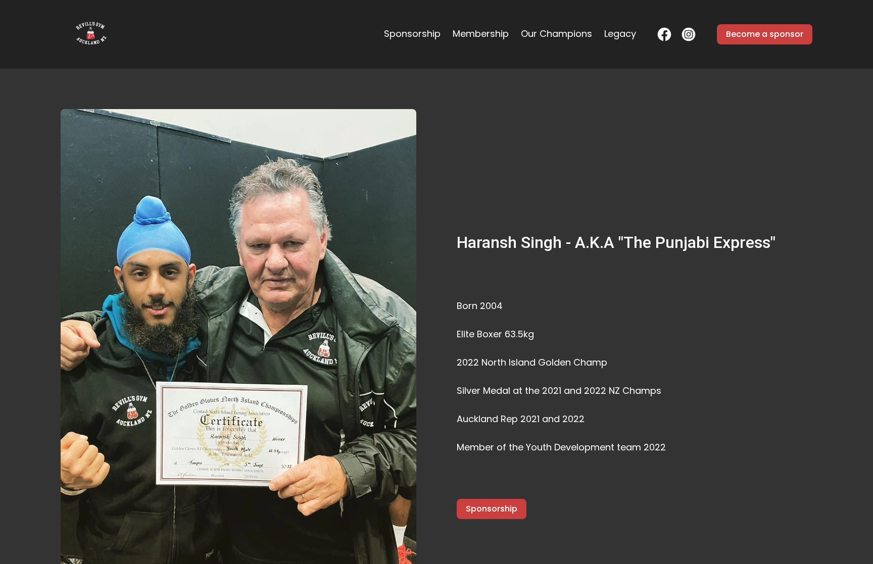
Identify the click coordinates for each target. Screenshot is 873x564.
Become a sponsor (764, 34)
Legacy (620, 33)
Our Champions (556, 33)
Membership (481, 33)
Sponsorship (412, 33)
